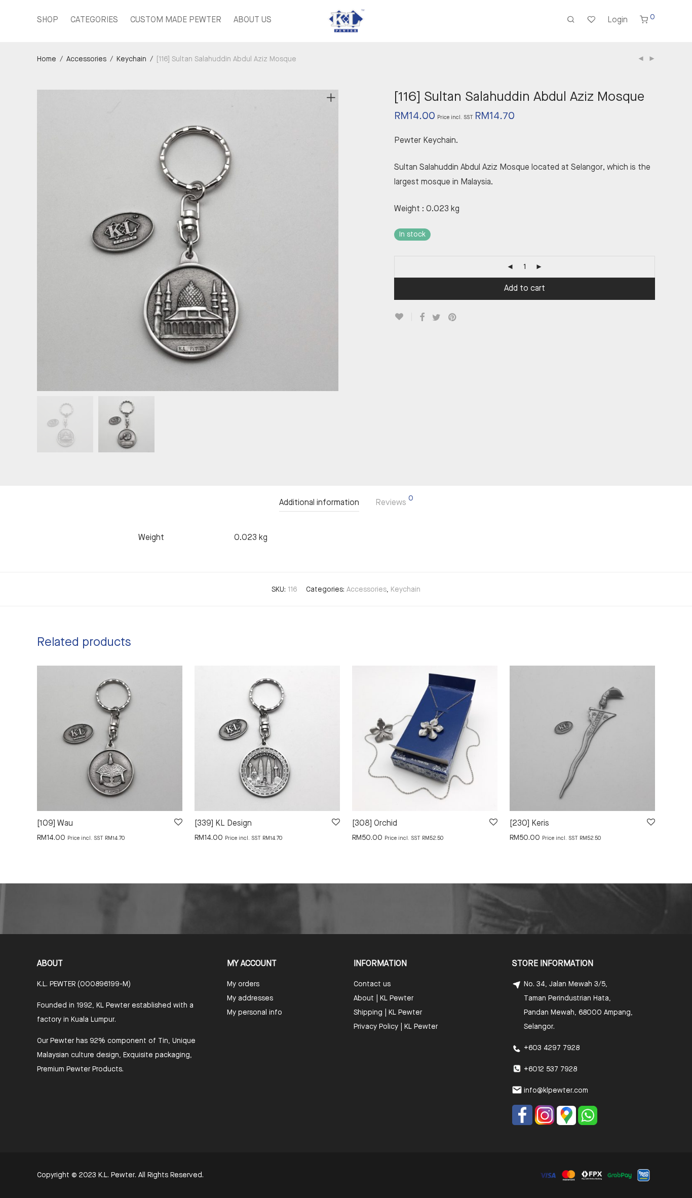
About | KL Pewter (383, 998)
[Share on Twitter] (436, 318)
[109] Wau (55, 824)
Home (46, 59)
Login (617, 20)
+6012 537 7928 (550, 1069)
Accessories (86, 59)
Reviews (394, 501)
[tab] (319, 503)
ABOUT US (253, 20)
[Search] (571, 20)
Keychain (131, 59)
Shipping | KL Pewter (388, 1012)
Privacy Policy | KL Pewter (396, 1026)
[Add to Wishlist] (403, 317)
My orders (243, 984)
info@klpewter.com (556, 1090)
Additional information (319, 503)
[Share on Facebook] (422, 318)
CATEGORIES (94, 20)
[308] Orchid (374, 824)
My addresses (250, 998)
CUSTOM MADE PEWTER (175, 20)
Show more (50, 837)
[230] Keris (529, 824)
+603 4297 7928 (552, 1048)
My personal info (254, 1012)
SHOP (47, 20)
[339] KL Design (223, 824)
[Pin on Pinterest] (452, 318)
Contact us (372, 984)
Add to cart (524, 289)
